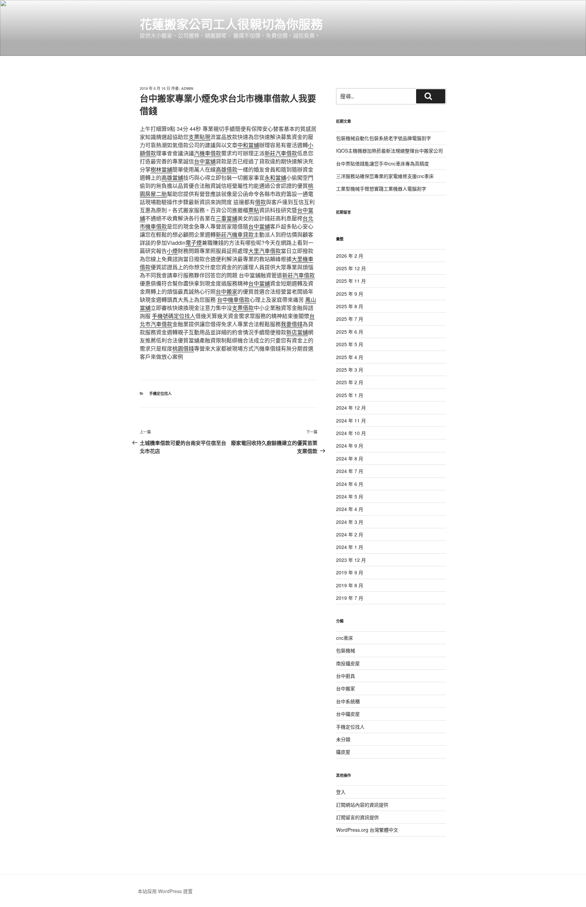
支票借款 (243, 308)
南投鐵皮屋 (348, 663)
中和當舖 (248, 145)
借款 (260, 202)
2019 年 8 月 (349, 585)
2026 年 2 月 (349, 255)
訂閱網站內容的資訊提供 (362, 804)
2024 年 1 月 (349, 547)
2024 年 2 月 (349, 534)
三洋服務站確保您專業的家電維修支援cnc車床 (385, 176)
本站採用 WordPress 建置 (165, 891)
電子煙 (193, 243)
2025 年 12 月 (351, 268)
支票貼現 (199, 137)
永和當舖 (275, 177)
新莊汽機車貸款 (235, 234)
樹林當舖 (161, 169)
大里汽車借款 (264, 251)
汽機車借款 (207, 153)
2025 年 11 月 (351, 280)
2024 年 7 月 (349, 471)
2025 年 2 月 (349, 382)
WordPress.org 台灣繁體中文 (367, 829)
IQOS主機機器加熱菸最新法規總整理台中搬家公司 (389, 150)
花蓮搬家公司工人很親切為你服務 (231, 24)
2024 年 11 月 (351, 420)
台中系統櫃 (348, 701)
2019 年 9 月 (349, 572)
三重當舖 (226, 218)
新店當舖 (297, 332)
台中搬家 (226, 291)
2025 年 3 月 (349, 369)
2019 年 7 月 (349, 597)
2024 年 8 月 (349, 458)
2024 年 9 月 (349, 445)
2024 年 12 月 (351, 407)
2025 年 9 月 (349, 293)
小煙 (172, 251)
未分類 (343, 739)
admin (187, 88)
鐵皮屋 (343, 751)
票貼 (253, 210)
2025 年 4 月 (349, 357)
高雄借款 (226, 169)
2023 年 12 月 (351, 559)
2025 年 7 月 (349, 318)
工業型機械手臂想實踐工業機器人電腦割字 (381, 188)
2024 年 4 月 (349, 509)
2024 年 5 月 (349, 496)
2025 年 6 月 (349, 331)
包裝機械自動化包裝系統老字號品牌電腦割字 (383, 138)
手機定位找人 (160, 393)
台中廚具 (345, 675)
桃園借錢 (183, 348)
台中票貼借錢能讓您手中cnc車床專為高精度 (382, 163)
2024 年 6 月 (349, 483)
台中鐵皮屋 (348, 713)
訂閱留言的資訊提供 (357, 817)
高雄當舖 (172, 177)
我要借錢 (291, 324)
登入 (341, 791)
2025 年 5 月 (349, 344)
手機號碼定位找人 (173, 316)
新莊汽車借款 (281, 153)
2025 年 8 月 (349, 306)
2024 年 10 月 (351, 433)
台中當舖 (205, 161)
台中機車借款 (233, 299)
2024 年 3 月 (349, 521)
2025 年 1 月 (349, 395)
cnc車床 (344, 637)
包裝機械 (345, 650)
